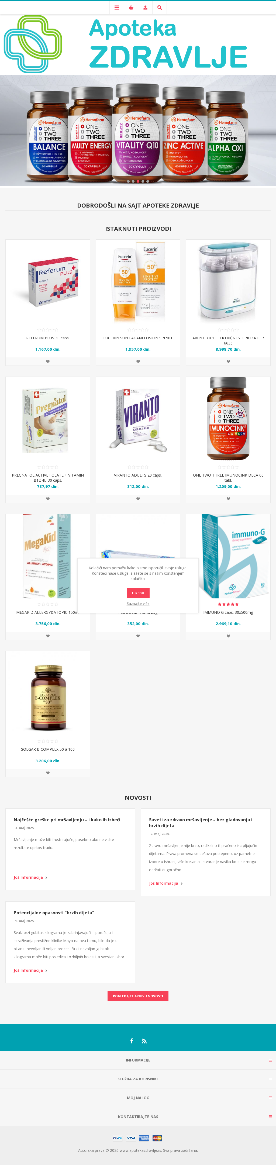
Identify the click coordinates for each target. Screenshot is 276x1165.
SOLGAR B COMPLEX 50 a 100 (48, 749)
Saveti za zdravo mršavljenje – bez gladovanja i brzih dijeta (201, 823)
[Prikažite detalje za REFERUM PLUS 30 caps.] (48, 282)
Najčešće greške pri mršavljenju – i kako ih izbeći (67, 820)
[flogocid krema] (138, 556)
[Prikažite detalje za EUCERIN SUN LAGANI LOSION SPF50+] (138, 282)
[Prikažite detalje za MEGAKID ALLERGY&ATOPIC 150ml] (48, 556)
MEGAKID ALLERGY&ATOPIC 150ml (47, 612)
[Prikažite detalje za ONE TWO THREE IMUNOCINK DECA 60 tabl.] (228, 419)
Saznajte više (138, 603)
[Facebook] (131, 1041)
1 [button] (128, 181)
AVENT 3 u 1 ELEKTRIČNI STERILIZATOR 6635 (228, 340)
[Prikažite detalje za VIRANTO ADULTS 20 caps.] (138, 419)
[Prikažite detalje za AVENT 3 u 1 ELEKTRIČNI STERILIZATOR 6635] (228, 282)
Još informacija (28, 877)
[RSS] (144, 1041)
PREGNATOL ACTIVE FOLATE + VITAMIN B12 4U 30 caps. (48, 478)
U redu (138, 593)
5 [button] (147, 181)
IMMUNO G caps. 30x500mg (228, 612)
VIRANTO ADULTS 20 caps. (138, 475)
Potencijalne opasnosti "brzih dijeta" (54, 913)
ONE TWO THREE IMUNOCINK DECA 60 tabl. (228, 478)
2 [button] (133, 181)
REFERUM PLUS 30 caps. (48, 337)
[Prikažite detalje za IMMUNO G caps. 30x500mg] (228, 556)
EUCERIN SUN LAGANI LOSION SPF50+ (138, 337)
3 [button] (138, 181)
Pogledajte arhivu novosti (138, 996)
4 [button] (143, 181)
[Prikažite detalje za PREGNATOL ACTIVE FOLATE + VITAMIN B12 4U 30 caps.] (48, 419)
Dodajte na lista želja (48, 361)
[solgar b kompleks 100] (48, 693)
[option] (138, 114)
